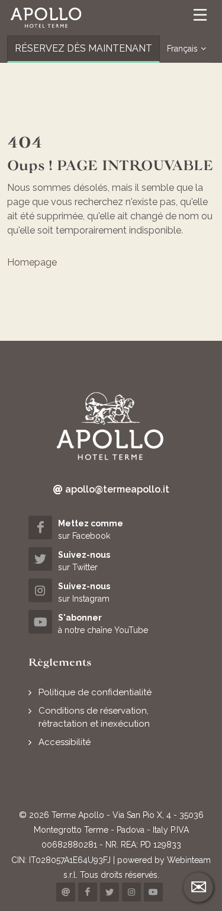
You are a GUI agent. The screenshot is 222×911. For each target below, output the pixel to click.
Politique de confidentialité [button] (95, 692)
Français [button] (182, 48)
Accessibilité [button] (64, 742)
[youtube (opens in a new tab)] (153, 892)
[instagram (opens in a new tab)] (131, 892)
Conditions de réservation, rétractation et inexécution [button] (94, 717)
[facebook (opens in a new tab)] (87, 892)
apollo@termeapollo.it (116, 489)
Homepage (32, 262)
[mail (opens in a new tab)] (65, 892)
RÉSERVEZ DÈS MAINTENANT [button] (83, 48)
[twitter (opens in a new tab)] (109, 892)
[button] (46, 18)
